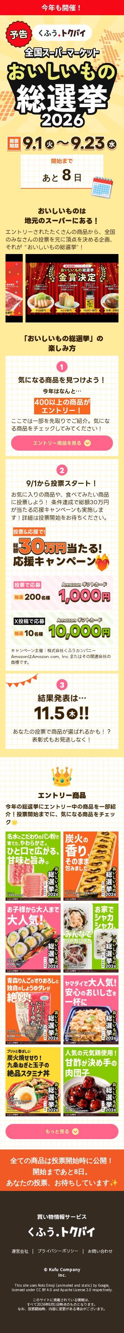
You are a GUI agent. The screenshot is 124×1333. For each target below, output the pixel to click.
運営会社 (20, 1251)
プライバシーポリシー (58, 1251)
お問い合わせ (100, 1251)
